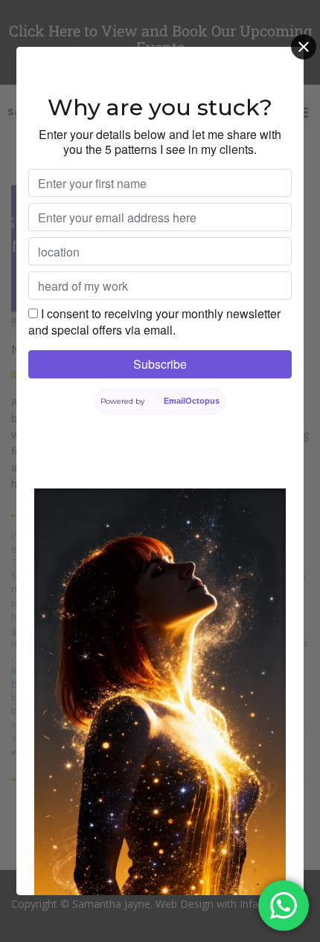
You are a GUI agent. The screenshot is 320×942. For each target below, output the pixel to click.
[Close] (303, 46)
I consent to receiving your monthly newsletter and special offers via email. (154, 321)
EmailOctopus (192, 400)
